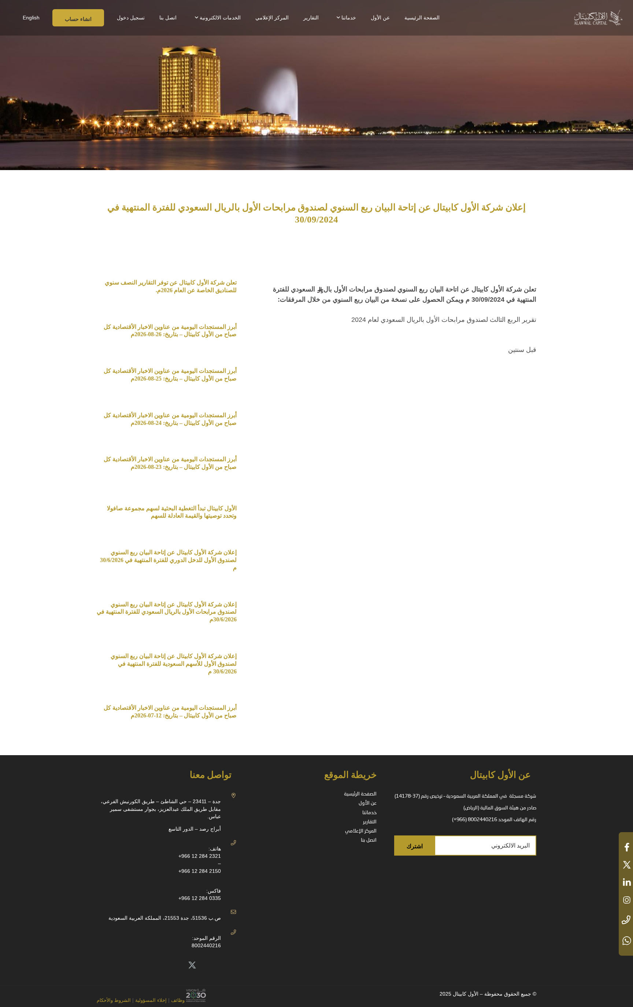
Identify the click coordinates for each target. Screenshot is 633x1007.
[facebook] (626, 847)
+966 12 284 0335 (199, 898)
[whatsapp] (626, 941)
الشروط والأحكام (114, 1000)
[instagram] (626, 900)
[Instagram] (143, 965)
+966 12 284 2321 (199, 856)
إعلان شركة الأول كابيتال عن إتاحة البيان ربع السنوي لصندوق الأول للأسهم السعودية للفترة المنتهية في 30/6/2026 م (174, 664)
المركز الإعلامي (361, 831)
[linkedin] (626, 882)
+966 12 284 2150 (199, 871)
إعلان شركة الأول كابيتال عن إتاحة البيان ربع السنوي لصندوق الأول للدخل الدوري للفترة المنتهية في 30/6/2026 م (168, 560)
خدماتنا (369, 812)
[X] (192, 965)
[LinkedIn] (175, 965)
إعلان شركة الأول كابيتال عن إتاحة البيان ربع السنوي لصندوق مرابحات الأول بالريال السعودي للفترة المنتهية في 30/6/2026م (167, 612)
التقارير (370, 821)
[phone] (626, 920)
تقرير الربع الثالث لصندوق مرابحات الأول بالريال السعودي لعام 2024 (443, 319)
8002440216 (206, 945)
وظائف (178, 1000)
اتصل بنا (369, 840)
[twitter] (626, 865)
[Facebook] (159, 965)
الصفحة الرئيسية (360, 794)
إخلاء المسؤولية (150, 1000)
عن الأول (368, 803)
